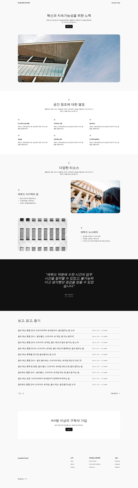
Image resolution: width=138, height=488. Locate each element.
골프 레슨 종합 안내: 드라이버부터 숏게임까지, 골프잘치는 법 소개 (46, 330)
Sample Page (115, 3)
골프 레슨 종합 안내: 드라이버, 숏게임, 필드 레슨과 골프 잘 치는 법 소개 (48, 342)
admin (105, 330)
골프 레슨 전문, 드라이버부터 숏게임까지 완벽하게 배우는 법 (44, 379)
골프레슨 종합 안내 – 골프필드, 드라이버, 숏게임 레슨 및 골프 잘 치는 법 (48, 372)
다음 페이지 (115, 393)
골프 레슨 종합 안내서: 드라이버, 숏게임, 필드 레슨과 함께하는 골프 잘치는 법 (51, 348)
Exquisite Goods (24, 3)
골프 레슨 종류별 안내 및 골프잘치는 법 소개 (37, 354)
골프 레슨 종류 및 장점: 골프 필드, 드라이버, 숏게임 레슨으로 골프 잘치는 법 (50, 366)
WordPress (20, 478)
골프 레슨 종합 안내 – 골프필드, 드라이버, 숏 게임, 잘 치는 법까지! (46, 336)
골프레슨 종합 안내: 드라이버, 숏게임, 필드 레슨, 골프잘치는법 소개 (46, 384)
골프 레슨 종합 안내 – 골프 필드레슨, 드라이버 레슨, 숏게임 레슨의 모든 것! (50, 361)
